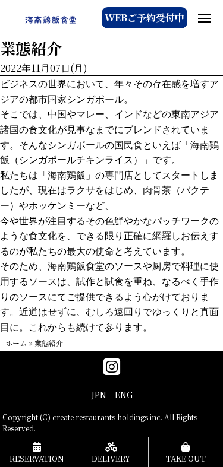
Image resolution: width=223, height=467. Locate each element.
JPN (98, 395)
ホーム (16, 343)
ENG (124, 395)
